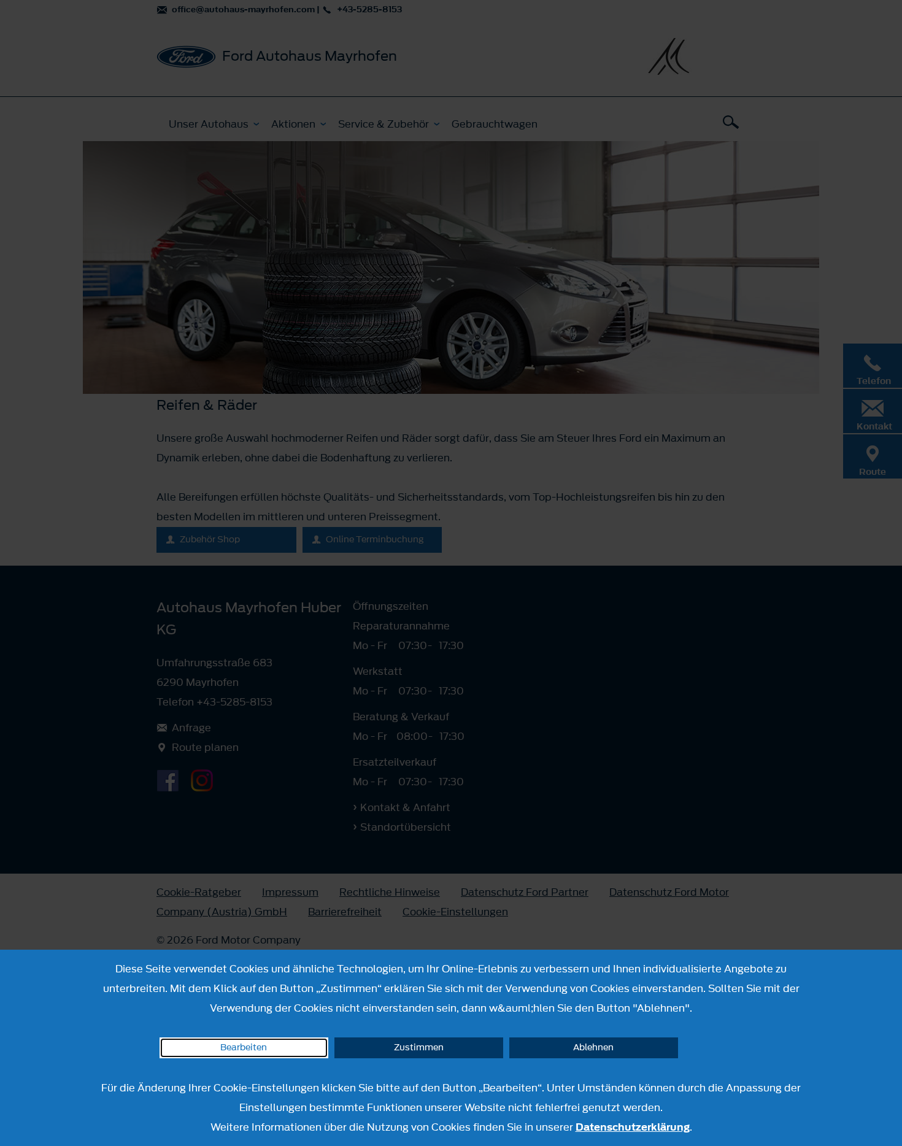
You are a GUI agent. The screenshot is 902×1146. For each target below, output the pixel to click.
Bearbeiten (243, 1047)
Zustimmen (419, 1047)
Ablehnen (593, 1047)
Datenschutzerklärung (633, 1127)
